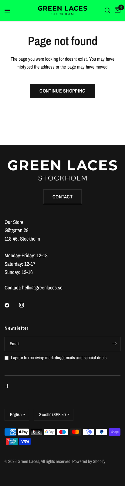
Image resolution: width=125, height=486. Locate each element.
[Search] (108, 10)
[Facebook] (11, 305)
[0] (116, 10)
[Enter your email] (114, 344)
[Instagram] (25, 305)
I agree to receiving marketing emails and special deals (58, 358)
